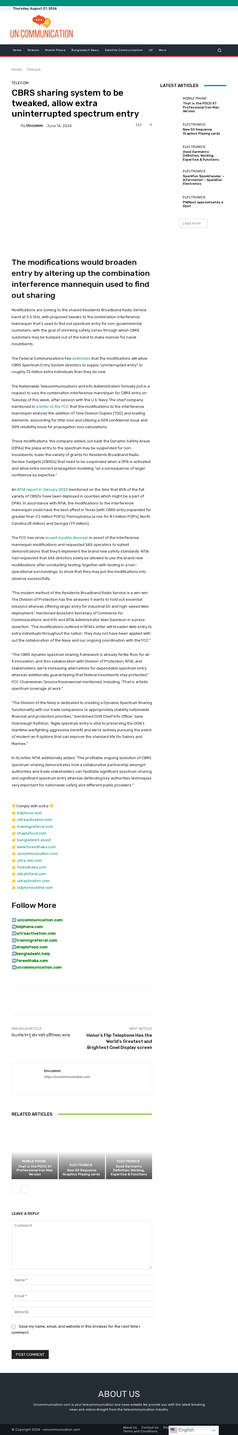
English (185, 1429)
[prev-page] (15, 1188)
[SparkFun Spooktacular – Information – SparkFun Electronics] (170, 177)
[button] (219, 50)
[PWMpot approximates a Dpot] (170, 202)
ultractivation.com (33, 881)
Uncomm (34, 125)
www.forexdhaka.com (36, 847)
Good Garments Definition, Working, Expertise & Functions (129, 1170)
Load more (192, 223)
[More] (204, 1001)
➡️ (14, 926)
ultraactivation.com (34, 819)
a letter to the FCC (52, 406)
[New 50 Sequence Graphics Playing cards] (82, 1151)
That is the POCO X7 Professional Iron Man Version (35, 1170)
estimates (81, 358)
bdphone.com (29, 813)
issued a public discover (66, 537)
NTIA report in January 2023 (42, 489)
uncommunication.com (37, 853)
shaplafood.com (31, 833)
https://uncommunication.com (67, 1076)
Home (17, 69)
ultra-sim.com (29, 860)
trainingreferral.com (35, 826)
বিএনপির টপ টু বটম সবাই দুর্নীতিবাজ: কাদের (41, 1035)
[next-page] (24, 1188)
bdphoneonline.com (35, 887)
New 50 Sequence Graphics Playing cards (82, 1172)
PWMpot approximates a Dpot (203, 204)
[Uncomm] (16, 125)
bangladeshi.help (33, 953)
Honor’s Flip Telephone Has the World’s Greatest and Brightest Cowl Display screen (119, 1041)
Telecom (33, 69)
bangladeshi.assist (34, 840)
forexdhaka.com (31, 867)
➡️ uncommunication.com (37, 920)
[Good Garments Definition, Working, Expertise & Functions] (129, 1151)
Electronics (81, 1165)
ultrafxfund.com (31, 874)
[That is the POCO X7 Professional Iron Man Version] (35, 1151)
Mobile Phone (34, 1161)
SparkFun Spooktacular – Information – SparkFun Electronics (203, 180)
